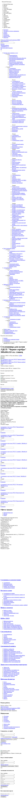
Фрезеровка (15, 130)
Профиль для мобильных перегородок (12, 652)
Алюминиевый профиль (15, 76)
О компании (6, 721)
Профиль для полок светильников (17, 218)
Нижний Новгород (8, 512)
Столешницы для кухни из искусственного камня (18, 84)
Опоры (14, 242)
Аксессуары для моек (17, 155)
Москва (5, 514)
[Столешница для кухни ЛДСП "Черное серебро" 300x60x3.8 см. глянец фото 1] (14, 363)
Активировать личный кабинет (7, 766)
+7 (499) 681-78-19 (12, 330)
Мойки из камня (16, 150)
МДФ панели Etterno (14, 289)
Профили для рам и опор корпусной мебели (18, 213)
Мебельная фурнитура (14, 77)
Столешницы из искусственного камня (17, 82)
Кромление (15, 131)
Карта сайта (6, 724)
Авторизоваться (4, 785)
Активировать (4, 786)
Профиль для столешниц (9, 659)
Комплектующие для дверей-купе (17, 74)
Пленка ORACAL (16, 181)
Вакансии (5, 37)
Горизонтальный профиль (18, 193)
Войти (16, 766)
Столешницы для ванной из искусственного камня (19, 87)
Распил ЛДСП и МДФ (17, 128)
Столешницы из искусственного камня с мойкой (15, 605)
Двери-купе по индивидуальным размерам (18, 114)
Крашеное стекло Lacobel (9, 639)
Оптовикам (6, 35)
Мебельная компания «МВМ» (8, 709)
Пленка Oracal (15, 94)
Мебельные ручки (16, 233)
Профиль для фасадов (17, 204)
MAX (8, 329)
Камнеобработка (13, 55)
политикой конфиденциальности (9, 737)
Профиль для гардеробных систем (11, 651)
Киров (5, 515)
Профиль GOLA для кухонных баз (11, 661)
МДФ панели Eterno (8, 623)
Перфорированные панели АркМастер (12, 628)
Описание (3, 389)
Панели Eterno (15, 163)
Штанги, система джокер (18, 246)
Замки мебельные (7, 692)
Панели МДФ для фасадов (15, 293)
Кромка (14, 137)
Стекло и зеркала (13, 73)
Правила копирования (9, 728)
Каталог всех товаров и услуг (10, 52)
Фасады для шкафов (17, 101)
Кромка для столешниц (9, 586)
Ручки (4, 685)
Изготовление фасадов (15, 287)
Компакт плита (15, 148)
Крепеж (14, 240)
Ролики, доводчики (17, 197)
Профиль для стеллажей (18, 211)
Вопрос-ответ (6, 36)
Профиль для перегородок (18, 209)
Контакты (5, 29)
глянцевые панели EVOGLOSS (17, 292)
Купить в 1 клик (10, 388)
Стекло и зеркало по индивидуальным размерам (18, 92)
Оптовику (6, 720)
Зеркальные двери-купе (18, 122)
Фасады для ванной (17, 103)
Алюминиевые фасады (17, 104)
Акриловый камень (14, 264)
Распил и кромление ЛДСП (16, 63)
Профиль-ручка (16, 191)
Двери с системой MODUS (18, 119)
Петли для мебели (16, 229)
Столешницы (12, 68)
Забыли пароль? (4, 764)
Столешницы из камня (14, 319)
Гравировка (15, 96)
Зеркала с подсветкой (17, 182)
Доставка (6, 716)
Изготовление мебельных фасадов (17, 58)
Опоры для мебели (8, 694)
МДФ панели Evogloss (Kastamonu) (12, 625)
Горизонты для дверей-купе (10, 671)
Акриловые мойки (16, 154)
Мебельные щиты (16, 136)
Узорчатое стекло (16, 179)
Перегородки (6, 668)
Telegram (11, 332)
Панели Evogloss (16, 162)
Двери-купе (6, 667)
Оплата (5, 32)
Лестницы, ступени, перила (19, 89)
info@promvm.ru (4, 41)
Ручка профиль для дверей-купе (11, 670)
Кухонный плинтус (8, 585)
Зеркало (14, 177)
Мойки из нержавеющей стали (19, 152)
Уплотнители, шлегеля (17, 198)
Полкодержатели (16, 243)
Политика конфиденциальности (11, 727)
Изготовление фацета (17, 95)
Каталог (3, 44)
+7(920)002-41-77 (5, 46)
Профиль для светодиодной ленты (11, 660)
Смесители (14, 153)
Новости (5, 725)
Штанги (5, 698)
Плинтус (14, 139)
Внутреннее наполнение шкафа (11, 689)
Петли (5, 682)
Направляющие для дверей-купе (17, 311)
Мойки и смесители (14, 70)
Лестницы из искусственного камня (12, 599)
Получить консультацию (7, 47)
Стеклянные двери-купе (18, 121)
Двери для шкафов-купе (18, 116)
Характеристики (10, 389)
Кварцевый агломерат (17, 146)
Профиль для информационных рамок (18, 215)
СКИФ (20, 355)
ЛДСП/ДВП (12, 291)
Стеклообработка (13, 56)
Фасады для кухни (16, 100)
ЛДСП (13, 161)
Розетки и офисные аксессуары (19, 238)
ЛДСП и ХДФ (6, 622)
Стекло (14, 176)
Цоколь (14, 244)
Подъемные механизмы (18, 231)
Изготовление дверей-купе (15, 61)
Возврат (5, 33)
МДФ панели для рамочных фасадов (12, 626)
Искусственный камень (15, 69)
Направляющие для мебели (18, 230)
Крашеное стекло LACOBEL (19, 180)
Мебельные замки (16, 239)
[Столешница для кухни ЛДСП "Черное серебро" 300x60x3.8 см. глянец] (14, 360)
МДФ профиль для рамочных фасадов (12, 627)
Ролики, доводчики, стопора (10, 675)
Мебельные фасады (14, 72)
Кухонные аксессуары (17, 234)
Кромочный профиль (17, 206)
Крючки (14, 247)
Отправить (3, 741)
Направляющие (7, 683)
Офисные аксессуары (8, 691)
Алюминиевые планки (17, 140)
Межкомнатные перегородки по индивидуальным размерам (19, 109)
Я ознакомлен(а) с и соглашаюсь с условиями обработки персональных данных (13, 738)
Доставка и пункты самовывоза (11, 31)
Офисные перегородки (17, 110)
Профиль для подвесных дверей (17, 315)
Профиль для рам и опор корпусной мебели (14, 655)
